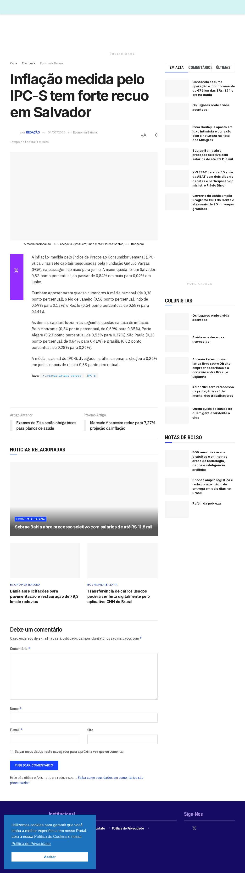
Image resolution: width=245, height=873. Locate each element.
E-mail (16, 730)
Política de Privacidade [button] (31, 844)
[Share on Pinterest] (16, 282)
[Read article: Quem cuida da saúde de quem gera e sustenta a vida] (177, 415)
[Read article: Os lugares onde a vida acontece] (177, 321)
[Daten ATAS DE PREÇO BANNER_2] (84, 393)
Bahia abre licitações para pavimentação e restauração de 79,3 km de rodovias (44, 596)
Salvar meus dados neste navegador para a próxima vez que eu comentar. (69, 751)
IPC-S (91, 375)
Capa (13, 63)
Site (90, 730)
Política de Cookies (50, 837)
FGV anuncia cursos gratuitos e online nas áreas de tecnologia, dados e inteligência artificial (209, 461)
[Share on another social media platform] (16, 294)
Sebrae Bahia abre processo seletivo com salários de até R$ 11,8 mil (83, 526)
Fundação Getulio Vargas (62, 375)
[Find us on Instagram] (203, 828)
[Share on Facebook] (16, 259)
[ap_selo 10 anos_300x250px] (200, 250)
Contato (99, 828)
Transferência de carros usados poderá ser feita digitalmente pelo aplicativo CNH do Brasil (118, 596)
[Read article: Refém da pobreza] (177, 509)
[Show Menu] (233, 7)
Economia (28, 63)
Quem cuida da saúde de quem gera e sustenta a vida (212, 413)
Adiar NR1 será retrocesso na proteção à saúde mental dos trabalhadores (213, 391)
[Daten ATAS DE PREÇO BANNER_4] (122, 32)
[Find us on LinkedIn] (211, 828)
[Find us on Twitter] (194, 828)
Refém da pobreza (206, 503)
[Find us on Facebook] (185, 828)
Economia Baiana (51, 63)
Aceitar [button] (50, 857)
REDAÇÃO (33, 132)
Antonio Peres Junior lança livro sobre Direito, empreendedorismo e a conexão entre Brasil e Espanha (211, 368)
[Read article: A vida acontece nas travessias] (177, 343)
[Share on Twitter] (16, 271)
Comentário (20, 648)
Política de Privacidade (128, 828)
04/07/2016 (57, 132)
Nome (16, 708)
